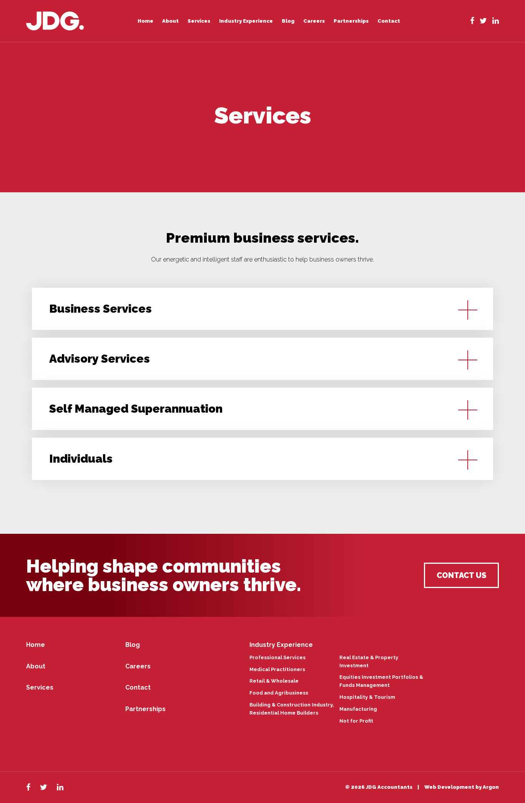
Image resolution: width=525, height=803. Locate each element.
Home (145, 21)
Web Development (449, 787)
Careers (314, 21)
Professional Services (277, 657)
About (170, 21)
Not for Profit (356, 721)
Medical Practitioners (277, 669)
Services (199, 21)
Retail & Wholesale (274, 681)
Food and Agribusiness (278, 693)
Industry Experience (246, 21)
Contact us (461, 575)
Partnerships (351, 21)
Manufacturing (358, 709)
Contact (388, 21)
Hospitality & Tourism (367, 697)
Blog (288, 21)
